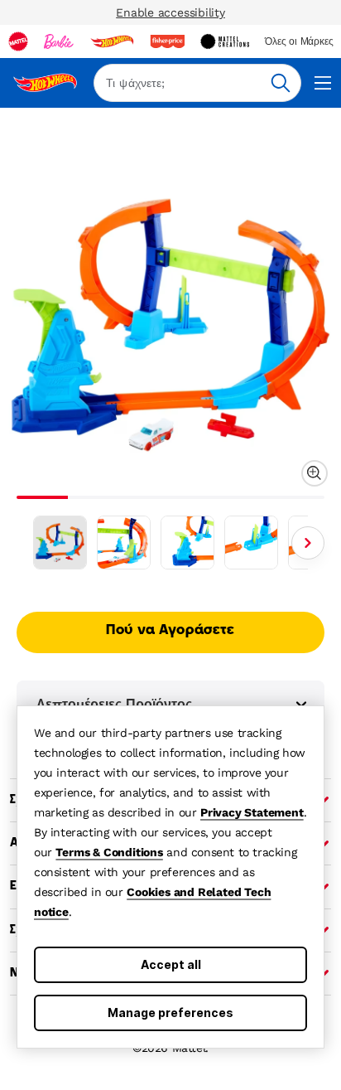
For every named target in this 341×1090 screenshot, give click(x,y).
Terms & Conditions (108, 852)
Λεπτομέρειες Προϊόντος (114, 704)
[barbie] (58, 41)
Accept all (171, 964)
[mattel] (18, 41)
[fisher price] (167, 41)
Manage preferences (170, 1012)
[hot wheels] (112, 41)
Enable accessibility (170, 12)
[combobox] (197, 83)
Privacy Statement (252, 812)
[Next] (307, 543)
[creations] (225, 41)
